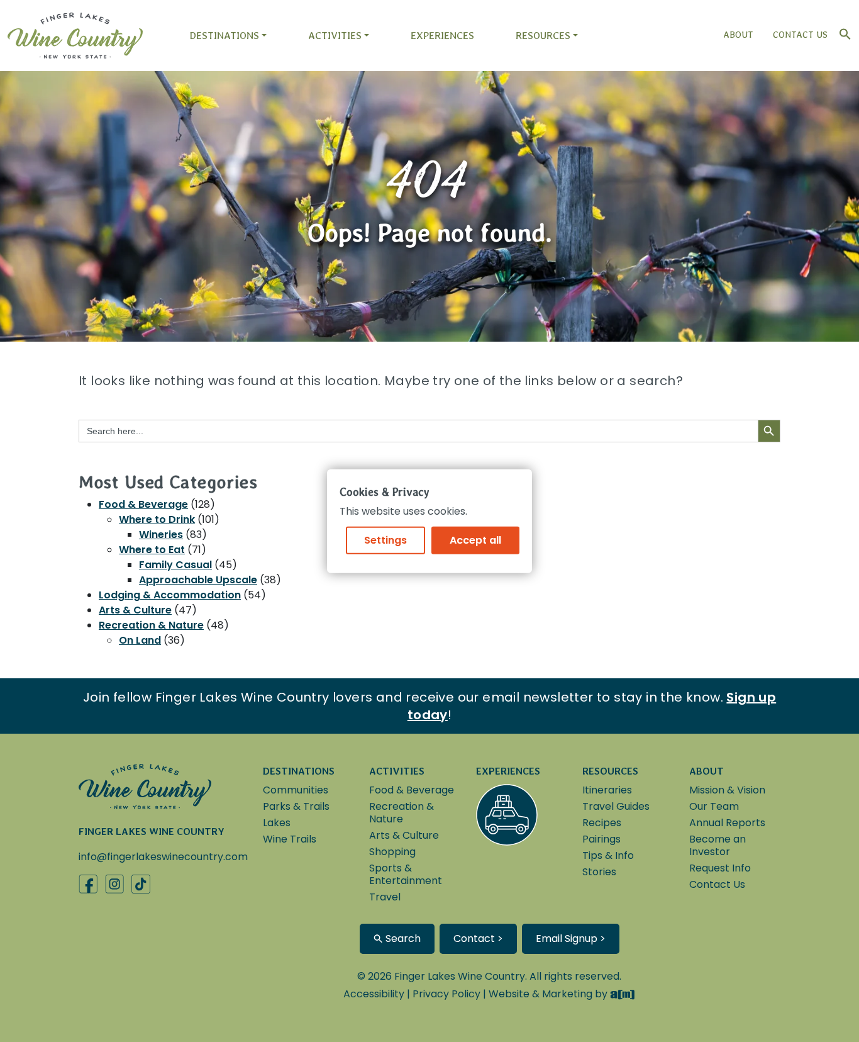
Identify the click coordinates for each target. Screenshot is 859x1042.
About (738, 35)
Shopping (392, 851)
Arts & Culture (135, 610)
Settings (385, 539)
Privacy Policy (446, 994)
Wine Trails (289, 839)
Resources (543, 36)
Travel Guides (616, 806)
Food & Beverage (143, 504)
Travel (385, 897)
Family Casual (175, 564)
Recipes (601, 822)
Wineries (161, 534)
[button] (842, 31)
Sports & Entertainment (405, 874)
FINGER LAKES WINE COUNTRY (151, 832)
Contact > (478, 938)
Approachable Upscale (198, 580)
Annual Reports (727, 822)
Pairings (601, 839)
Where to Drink (157, 519)
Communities (295, 790)
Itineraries (607, 790)
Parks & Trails (296, 806)
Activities (335, 36)
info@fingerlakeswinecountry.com (163, 856)
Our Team (714, 806)
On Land (140, 640)
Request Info (720, 868)
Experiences (442, 36)
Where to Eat (152, 549)
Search (402, 938)
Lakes (277, 822)
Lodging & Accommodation (170, 595)
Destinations (224, 36)
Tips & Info (608, 855)
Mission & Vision (727, 790)
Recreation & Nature (151, 625)
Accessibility (373, 994)
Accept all (475, 539)
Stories (599, 872)
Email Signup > (571, 938)
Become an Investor (717, 845)
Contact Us (800, 35)
